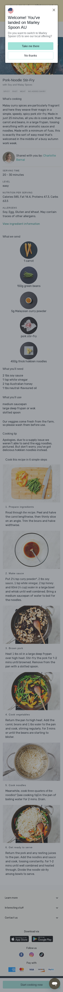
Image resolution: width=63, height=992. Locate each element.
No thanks (30, 55)
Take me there (30, 46)
